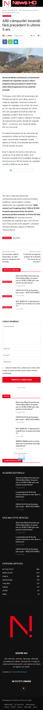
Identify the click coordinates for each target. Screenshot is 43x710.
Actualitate (16, 238)
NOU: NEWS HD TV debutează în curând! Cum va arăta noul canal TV (28, 303)
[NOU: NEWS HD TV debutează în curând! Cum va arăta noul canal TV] (8, 304)
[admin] (3, 35)
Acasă (4, 10)
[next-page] (7, 313)
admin (9, 35)
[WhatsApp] (10, 41)
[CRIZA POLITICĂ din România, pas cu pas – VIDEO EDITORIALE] (8, 293)
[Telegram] (15, 41)
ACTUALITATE (12, 10)
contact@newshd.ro (19, 672)
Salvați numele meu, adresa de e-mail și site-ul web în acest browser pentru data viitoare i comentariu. (21, 370)
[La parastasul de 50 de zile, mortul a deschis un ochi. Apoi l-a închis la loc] (8, 495)
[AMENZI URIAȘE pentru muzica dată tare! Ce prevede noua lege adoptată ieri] (8, 444)
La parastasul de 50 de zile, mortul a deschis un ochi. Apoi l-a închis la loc (28, 494)
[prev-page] (3, 313)
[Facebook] (4, 41)
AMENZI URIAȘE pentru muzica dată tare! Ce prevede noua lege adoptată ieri (28, 443)
